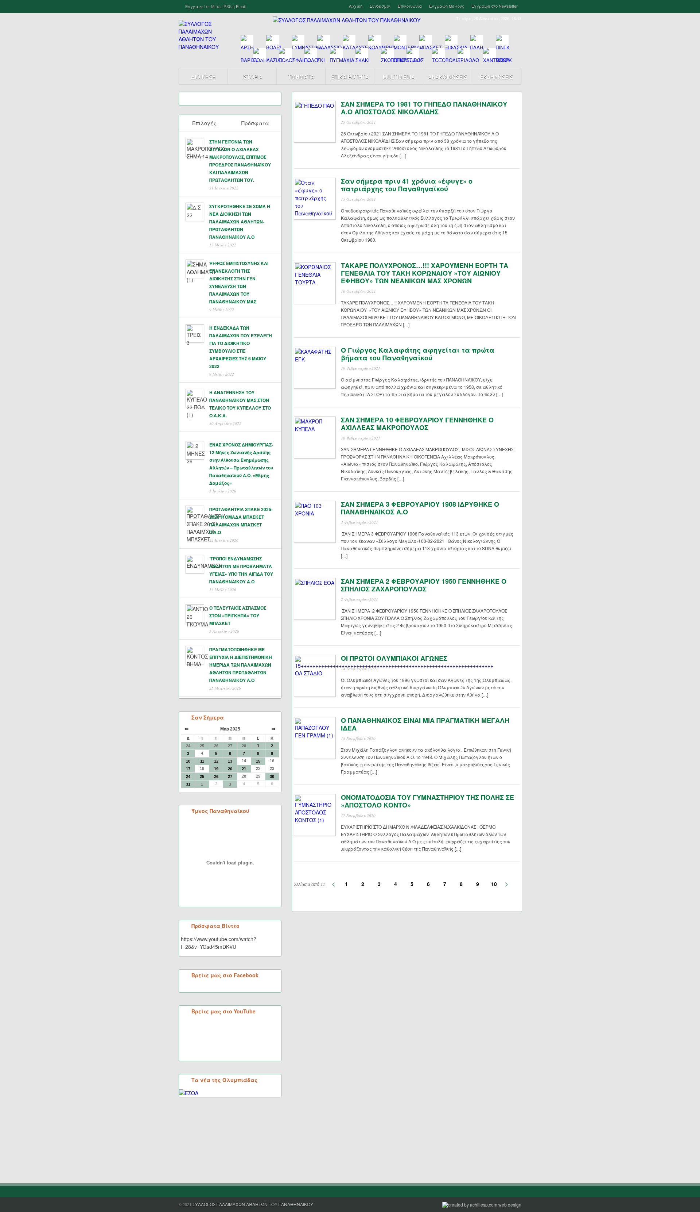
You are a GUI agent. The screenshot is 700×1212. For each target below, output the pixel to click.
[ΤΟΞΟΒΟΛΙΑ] (438, 54)
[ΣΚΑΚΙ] (361, 54)
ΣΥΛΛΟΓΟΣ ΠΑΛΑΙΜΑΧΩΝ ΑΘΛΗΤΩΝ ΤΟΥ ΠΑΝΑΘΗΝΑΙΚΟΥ (252, 1204)
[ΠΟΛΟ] (310, 54)
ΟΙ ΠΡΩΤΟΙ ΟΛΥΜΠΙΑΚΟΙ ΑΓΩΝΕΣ (394, 658)
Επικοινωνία (410, 6)
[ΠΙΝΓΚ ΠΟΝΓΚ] (502, 41)
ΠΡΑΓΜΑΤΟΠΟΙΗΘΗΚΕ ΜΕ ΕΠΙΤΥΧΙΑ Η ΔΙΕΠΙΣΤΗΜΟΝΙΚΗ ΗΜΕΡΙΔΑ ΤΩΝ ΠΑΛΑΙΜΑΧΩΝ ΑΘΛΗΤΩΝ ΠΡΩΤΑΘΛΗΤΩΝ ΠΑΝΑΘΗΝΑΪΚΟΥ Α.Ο (240, 664)
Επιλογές (204, 123)
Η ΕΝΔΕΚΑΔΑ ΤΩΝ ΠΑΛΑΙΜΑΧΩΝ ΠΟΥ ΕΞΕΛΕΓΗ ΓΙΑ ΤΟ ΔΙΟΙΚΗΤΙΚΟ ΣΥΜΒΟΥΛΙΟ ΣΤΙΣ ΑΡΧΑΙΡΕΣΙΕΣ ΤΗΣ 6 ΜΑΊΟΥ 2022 (240, 347)
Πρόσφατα (255, 123)
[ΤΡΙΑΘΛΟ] (464, 54)
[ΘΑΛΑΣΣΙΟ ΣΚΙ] (323, 41)
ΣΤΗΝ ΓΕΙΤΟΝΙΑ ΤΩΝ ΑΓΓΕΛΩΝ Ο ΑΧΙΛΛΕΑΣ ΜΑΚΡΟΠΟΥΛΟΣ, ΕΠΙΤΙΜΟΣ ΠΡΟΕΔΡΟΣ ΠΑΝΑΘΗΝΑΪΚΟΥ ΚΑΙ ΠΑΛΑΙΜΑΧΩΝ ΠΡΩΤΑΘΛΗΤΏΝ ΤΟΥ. (240, 160)
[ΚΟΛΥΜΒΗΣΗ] (374, 41)
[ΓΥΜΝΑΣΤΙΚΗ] (298, 41)
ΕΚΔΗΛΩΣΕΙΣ (496, 76)
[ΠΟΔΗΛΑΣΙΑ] (259, 54)
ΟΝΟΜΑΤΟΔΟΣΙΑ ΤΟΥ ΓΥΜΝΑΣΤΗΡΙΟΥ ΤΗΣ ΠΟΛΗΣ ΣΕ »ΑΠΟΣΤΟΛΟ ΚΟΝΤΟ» (427, 801)
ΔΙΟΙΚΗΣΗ (203, 76)
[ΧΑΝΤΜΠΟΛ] (489, 54)
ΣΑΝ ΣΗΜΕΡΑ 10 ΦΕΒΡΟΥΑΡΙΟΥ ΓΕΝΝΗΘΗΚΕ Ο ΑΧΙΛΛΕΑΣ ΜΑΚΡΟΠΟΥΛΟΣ (417, 423)
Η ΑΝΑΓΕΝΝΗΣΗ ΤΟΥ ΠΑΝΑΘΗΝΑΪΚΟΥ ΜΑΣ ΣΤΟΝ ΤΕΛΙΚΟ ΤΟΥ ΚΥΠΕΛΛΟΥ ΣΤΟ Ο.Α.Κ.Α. (240, 404)
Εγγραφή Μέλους (446, 6)
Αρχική (355, 6)
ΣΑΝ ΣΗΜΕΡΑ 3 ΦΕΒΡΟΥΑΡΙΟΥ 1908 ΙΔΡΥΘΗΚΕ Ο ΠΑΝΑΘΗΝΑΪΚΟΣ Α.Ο (420, 508)
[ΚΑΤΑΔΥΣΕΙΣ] (349, 41)
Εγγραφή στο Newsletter (494, 6)
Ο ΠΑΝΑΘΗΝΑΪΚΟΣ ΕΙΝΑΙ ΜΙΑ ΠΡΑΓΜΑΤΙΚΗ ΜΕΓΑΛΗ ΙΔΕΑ (425, 724)
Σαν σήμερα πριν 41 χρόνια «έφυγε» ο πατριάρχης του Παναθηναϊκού (406, 184)
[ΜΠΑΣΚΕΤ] (425, 41)
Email (240, 6)
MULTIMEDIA (399, 76)
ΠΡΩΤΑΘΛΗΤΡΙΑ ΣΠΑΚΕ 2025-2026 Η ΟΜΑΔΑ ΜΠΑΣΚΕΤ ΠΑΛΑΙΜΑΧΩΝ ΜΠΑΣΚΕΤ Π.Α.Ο (241, 521)
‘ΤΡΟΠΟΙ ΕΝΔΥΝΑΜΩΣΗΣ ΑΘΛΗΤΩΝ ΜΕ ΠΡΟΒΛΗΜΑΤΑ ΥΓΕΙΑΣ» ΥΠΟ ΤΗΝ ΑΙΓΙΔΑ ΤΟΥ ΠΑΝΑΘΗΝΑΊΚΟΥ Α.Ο (241, 570)
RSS (227, 6)
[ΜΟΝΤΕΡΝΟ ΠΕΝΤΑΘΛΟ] (400, 41)
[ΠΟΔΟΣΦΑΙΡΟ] (285, 54)
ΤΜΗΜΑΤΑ (301, 76)
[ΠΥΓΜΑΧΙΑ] (336, 54)
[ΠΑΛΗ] (476, 41)
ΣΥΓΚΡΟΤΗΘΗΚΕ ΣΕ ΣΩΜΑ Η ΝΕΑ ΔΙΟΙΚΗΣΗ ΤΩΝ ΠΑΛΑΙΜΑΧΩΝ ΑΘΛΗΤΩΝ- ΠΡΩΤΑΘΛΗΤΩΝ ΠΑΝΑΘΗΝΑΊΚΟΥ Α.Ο (239, 221)
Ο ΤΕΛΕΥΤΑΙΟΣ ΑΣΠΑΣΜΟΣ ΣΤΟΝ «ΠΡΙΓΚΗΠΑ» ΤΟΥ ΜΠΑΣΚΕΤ (237, 615)
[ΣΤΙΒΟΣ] (413, 54)
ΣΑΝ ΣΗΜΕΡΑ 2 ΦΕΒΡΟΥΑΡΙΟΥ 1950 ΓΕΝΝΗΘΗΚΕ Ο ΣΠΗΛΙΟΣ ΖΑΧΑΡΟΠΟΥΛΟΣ (423, 585)
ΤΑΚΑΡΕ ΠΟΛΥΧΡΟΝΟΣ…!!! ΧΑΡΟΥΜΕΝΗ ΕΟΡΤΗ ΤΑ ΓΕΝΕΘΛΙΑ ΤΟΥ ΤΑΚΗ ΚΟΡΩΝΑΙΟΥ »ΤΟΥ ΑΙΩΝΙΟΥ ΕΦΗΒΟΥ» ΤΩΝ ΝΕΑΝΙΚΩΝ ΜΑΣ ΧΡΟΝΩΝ (424, 273)
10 (494, 883)
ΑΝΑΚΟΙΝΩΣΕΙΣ (447, 76)
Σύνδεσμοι (380, 6)
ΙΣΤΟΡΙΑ (252, 76)
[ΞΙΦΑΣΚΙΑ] (451, 41)
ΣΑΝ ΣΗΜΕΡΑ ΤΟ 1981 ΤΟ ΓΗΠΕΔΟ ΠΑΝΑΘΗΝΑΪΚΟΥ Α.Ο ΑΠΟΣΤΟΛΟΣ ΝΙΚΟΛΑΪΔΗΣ (424, 107)
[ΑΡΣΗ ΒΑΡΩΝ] (247, 41)
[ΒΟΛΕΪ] (272, 41)
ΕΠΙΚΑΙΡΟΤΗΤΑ (350, 76)
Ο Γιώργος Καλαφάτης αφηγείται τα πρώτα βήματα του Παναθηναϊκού (417, 354)
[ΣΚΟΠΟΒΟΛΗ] (387, 54)
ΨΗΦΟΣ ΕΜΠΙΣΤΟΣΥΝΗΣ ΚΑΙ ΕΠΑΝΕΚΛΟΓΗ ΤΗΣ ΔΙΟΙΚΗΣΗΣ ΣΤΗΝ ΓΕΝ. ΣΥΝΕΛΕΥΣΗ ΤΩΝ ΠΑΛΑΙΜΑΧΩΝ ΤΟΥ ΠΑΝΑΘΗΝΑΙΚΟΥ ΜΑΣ (238, 282)
